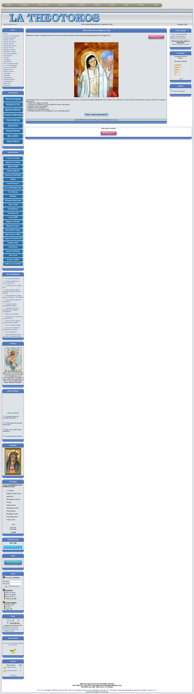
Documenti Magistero (10, 53)
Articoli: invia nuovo (10, 42)
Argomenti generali (10, 38)
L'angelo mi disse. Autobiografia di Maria (10, 304)
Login (4, 24)
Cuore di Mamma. (11, 332)
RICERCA (141, 5)
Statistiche (7, 75)
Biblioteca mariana (9, 49)
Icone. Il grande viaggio (13, 325)
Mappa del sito (8, 69)
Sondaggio (7, 73)
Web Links (7, 83)
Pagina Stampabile (179, 91)
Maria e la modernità (12, 314)
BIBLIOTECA (62, 5)
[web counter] (12, 548)
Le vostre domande (10, 67)
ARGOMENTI (24, 5)
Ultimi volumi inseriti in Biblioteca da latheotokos (178, 37)
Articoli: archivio (9, 40)
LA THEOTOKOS (11, 670)
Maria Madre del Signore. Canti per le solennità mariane (12, 335)
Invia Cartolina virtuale (11, 63)
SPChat (13, 675)
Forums (6, 57)
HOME (8, 5)
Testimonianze (8, 81)
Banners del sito (9, 47)
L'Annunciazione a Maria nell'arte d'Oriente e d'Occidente (13, 296)
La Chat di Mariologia (10, 65)
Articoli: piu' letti (8, 44)
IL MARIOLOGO (11, 667)
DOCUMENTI (80, 5)
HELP (155, 5)
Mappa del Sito (9, 631)
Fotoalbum (7, 59)
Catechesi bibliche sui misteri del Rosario (11, 282)
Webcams (7, 85)
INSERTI (97, 5)
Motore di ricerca (9, 71)
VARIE (126, 5)
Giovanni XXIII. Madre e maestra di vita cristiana (12, 321)
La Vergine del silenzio (13, 278)
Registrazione (12, 24)
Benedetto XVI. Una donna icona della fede (12, 317)
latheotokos (114, 120)
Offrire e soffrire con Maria (180, 44)
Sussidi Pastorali (9, 79)
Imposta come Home (11, 627)
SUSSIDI (112, 5)
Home (6, 34)
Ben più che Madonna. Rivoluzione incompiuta (11, 328)
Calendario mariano (10, 51)
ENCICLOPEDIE (43, 5)
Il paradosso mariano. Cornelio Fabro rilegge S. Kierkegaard (11, 309)
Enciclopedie (8, 55)
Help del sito (7, 61)
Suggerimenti (8, 77)
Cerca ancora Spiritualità (179, 34)
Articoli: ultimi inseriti (10, 45)
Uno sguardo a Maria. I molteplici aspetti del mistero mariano (12, 291)
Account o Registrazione (11, 36)
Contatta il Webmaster (12, 629)
